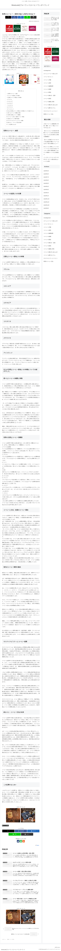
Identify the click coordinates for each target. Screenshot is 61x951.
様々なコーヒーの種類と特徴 (14, 112)
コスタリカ (10, 105)
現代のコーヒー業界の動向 (13, 118)
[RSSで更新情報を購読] (23, 841)
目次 (19, 90)
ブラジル (10, 99)
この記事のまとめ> (12, 124)
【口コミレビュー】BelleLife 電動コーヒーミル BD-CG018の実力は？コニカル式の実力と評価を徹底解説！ (51, 133)
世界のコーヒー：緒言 (13, 93)
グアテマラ (10, 107)
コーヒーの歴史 (5, 825)
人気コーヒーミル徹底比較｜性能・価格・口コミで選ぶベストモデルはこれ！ (51, 125)
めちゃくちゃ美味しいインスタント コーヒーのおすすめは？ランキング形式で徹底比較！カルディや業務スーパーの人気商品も (51, 150)
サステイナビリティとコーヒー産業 (15, 120)
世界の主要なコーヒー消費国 (14, 114)
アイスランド (11, 109)
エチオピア (10, 103)
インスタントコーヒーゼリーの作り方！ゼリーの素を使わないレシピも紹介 (51, 159)
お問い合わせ (57, 947)
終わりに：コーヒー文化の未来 (14, 122)
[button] (33, 17)
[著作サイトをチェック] (18, 841)
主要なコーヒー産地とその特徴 (14, 97)
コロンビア (10, 101)
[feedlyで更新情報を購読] (21, 841)
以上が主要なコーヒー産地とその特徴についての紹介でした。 (21, 110)
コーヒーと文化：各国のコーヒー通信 (16, 116)
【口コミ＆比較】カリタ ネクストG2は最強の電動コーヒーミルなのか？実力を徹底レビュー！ (51, 141)
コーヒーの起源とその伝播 (13, 95)
